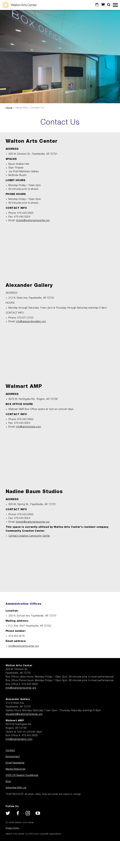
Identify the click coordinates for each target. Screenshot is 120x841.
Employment (13, 757)
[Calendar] (97, 5)
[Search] (109, 5)
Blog (8, 781)
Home (9, 108)
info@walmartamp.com (19, 739)
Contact (10, 750)
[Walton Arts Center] (19, 5)
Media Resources (15, 769)
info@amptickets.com (28, 427)
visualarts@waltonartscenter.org (24, 714)
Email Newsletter (15, 763)
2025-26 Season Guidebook (22, 775)
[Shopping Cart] (103, 5)
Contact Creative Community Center (29, 536)
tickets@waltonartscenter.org (33, 220)
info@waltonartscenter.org (23, 646)
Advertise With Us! (16, 788)
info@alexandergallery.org (31, 321)
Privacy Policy (12, 828)
